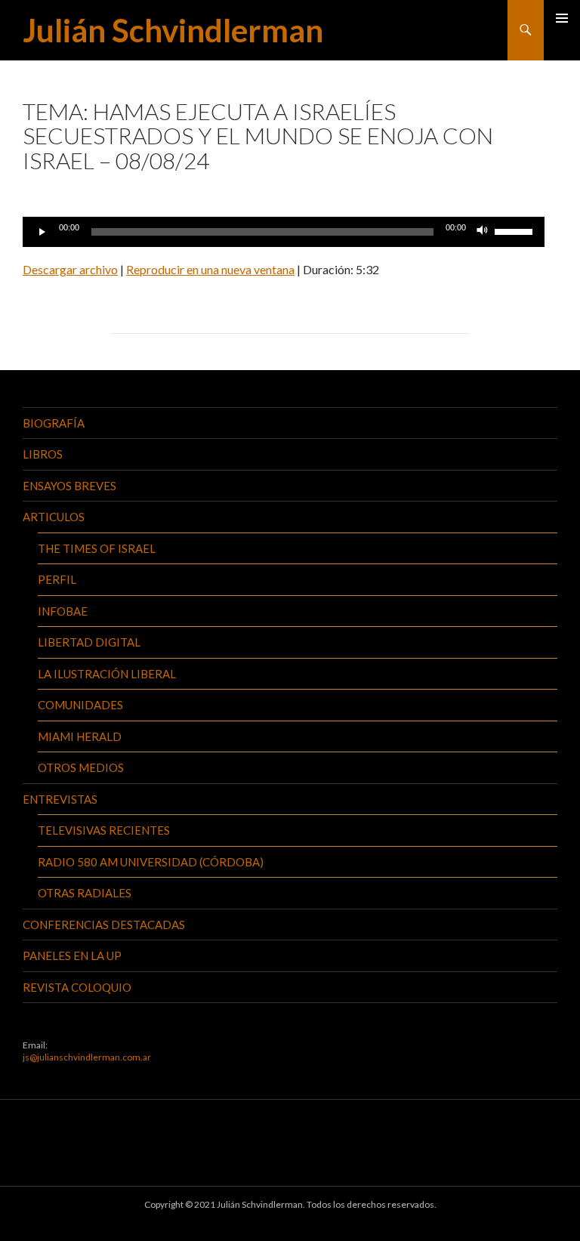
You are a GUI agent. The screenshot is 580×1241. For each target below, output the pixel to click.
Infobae (63, 611)
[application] (284, 232)
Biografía (54, 423)
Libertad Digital (89, 642)
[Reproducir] (42, 231)
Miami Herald (80, 736)
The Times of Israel (97, 548)
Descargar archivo (70, 269)
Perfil (57, 579)
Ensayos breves (69, 485)
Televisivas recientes (104, 830)
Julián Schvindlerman (173, 30)
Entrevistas (60, 799)
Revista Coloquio (77, 987)
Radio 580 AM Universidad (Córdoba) (151, 862)
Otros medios (81, 767)
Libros (43, 454)
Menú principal (562, 18)
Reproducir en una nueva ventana (210, 269)
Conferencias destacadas (104, 924)
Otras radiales (84, 893)
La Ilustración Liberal (107, 674)
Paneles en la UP (72, 955)
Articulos (54, 516)
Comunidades (80, 705)
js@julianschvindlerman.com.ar (87, 1057)
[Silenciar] (482, 231)
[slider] (516, 230)
